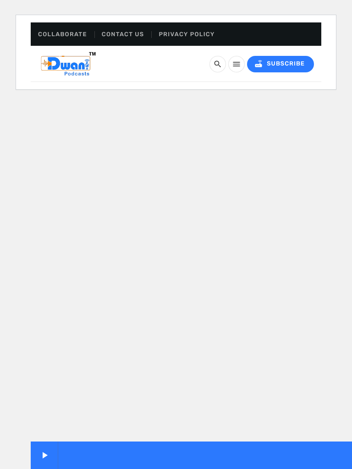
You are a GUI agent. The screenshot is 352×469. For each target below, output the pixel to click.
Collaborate (62, 34)
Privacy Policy (186, 34)
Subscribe (279, 63)
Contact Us (123, 34)
